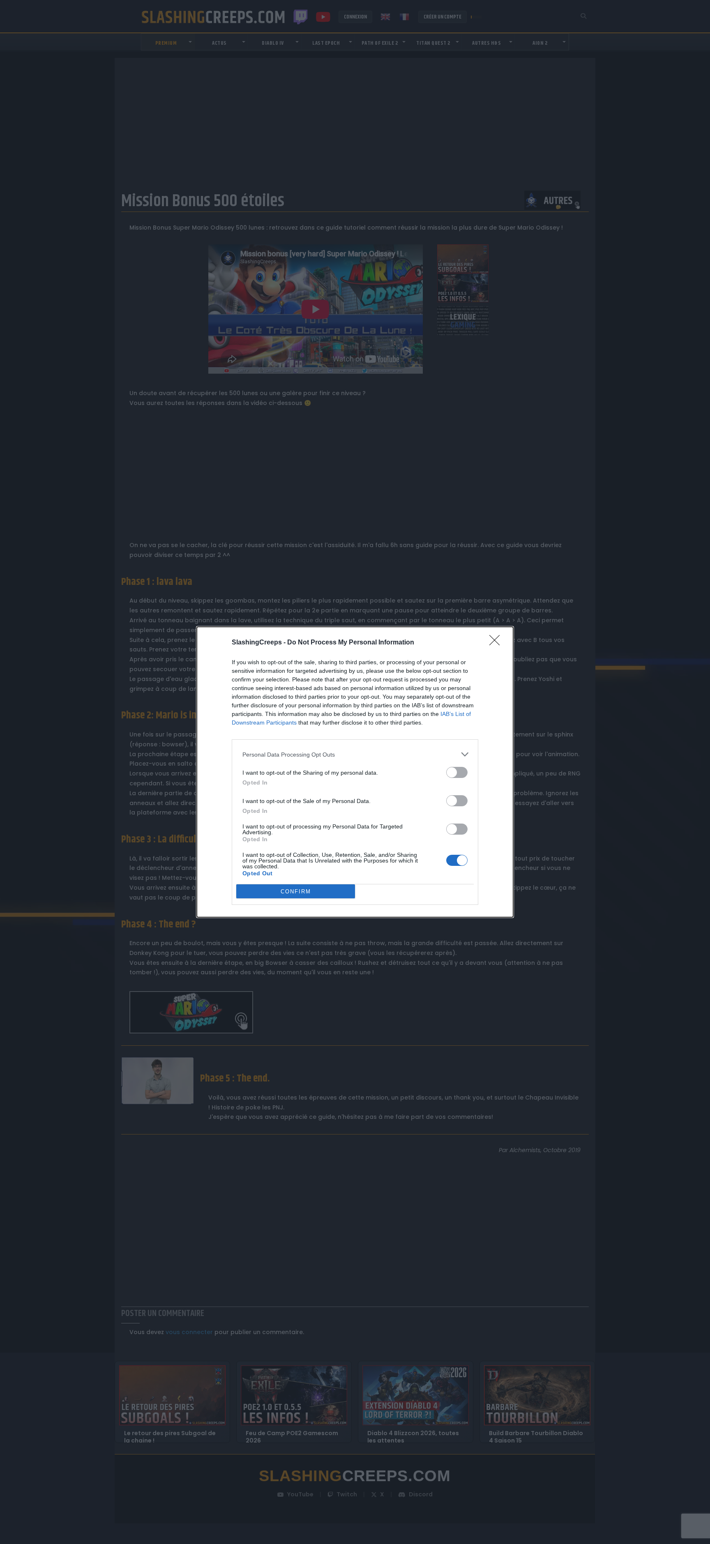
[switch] (457, 772)
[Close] (497, 643)
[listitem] (355, 754)
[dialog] (355, 772)
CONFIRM (296, 891)
